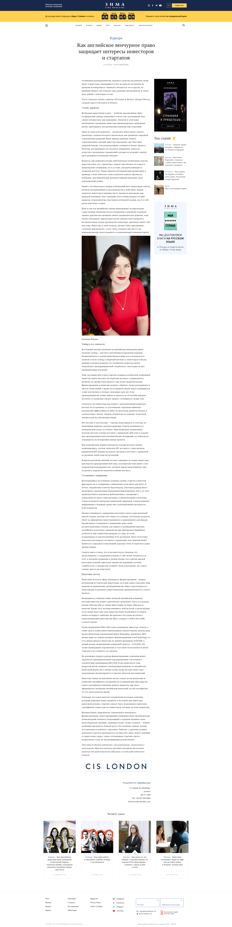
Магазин (117, 25)
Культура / (169, 157)
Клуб (108, 25)
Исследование (73, 906)
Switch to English (96, 906)
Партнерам (72, 899)
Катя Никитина (121, 65)
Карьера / (52, 857)
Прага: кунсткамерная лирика (176, 188)
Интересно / (169, 172)
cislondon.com (143, 782)
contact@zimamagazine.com (147, 911)
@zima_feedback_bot (145, 913)
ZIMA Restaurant (146, 25)
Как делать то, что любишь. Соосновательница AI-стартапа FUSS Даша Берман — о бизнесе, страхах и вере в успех (135, 862)
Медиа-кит (94, 899)
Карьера (116, 38)
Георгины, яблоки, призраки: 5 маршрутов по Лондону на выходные (176, 147)
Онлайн (79, 25)
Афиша (99, 25)
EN (169, 5)
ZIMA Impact (129, 25)
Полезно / (169, 145)
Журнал (89, 25)
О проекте (71, 902)
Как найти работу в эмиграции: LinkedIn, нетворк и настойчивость (97, 859)
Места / (168, 186)
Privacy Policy (95, 902)
